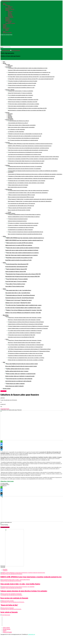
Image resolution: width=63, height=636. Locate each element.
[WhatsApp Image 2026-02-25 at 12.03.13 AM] (14, 566)
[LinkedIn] (31, 449)
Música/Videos (6, 28)
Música (7, 29)
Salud (4, 31)
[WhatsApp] (31, 441)
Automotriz (10, 6)
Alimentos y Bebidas (9, 9)
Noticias (5, 4)
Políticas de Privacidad (7, 632)
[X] (31, 447)
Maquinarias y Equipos (10, 23)
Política (4, 24)
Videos (6, 30)
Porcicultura (10, 16)
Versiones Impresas (6, 629)
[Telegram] (31, 445)
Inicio (4, 3)
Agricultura (7, 5)
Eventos (4, 25)
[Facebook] (31, 443)
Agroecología (8, 8)
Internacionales (8, 20)
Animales (7, 10)
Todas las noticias (6, 627)
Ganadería (7, 19)
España (9, 22)
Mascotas (10, 15)
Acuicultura (10, 11)
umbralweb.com (31, 634)
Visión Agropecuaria (4, 408)
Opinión (4, 26)
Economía (7, 18)
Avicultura (10, 13)
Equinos (9, 12)
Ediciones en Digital (7, 32)
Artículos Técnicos (9, 17)
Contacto (4, 630)
